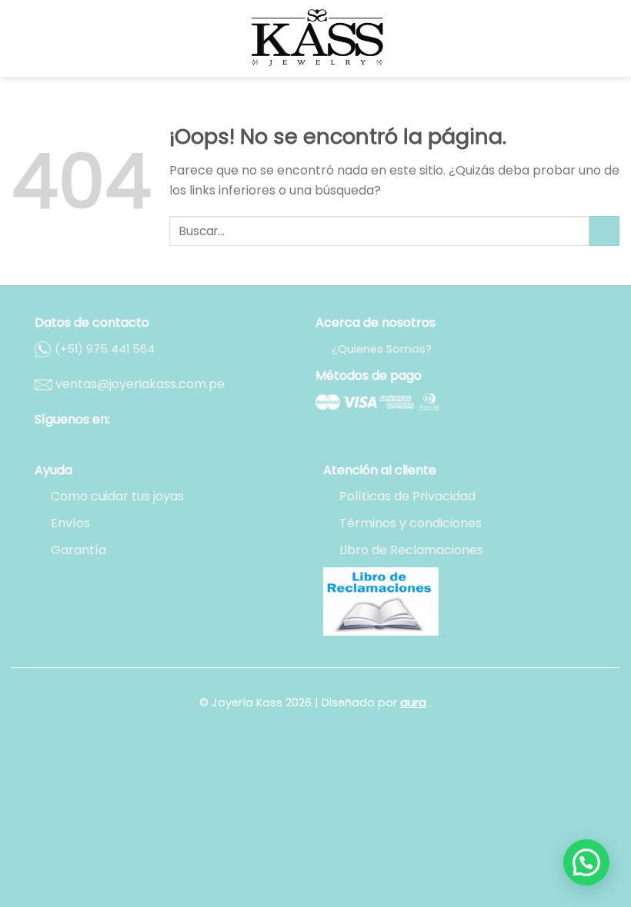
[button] (586, 862)
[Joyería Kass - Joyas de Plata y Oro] (315, 38)
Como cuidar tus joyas (117, 496)
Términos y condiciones (410, 523)
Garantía (78, 550)
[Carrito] (611, 38)
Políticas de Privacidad (407, 496)
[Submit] (604, 231)
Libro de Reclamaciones (411, 550)
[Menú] (21, 38)
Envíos (70, 523)
